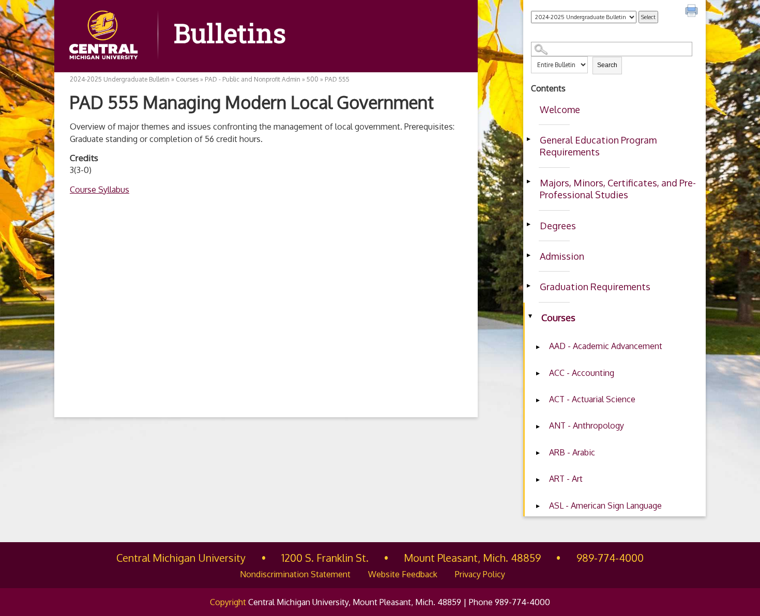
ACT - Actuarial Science (592, 399)
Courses (558, 317)
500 (312, 79)
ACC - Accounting (581, 373)
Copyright (228, 602)
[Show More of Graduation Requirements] (528, 285)
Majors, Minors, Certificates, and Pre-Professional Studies (618, 188)
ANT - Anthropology (586, 425)
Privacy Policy (480, 574)
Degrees (558, 225)
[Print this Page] (693, 12)
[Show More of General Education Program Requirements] (528, 139)
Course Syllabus (99, 189)
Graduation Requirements (595, 286)
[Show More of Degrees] (528, 224)
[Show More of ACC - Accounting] (538, 374)
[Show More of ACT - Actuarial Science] (538, 400)
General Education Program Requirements (598, 145)
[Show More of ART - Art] (538, 480)
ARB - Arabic (572, 452)
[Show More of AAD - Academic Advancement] (538, 347)
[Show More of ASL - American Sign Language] (538, 506)
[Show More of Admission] (528, 255)
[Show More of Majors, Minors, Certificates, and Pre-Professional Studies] (528, 182)
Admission (562, 256)
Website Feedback (402, 574)
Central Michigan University (181, 557)
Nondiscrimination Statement (295, 574)
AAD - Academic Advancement (605, 346)
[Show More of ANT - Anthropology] (538, 426)
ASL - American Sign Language (605, 505)
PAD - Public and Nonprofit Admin (252, 79)
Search (607, 65)
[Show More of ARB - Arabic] (538, 453)
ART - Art (566, 478)
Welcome (560, 109)
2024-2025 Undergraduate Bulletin (120, 79)
